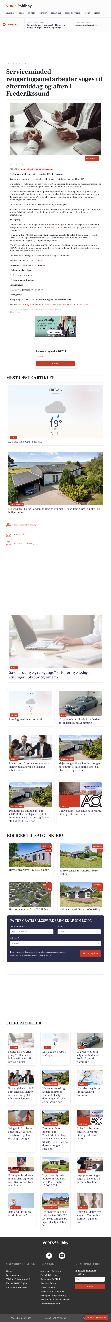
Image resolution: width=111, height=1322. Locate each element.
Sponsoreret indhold (50, 1303)
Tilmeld (55, 363)
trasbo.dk (38, 260)
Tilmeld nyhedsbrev (96, 1317)
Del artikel (90, 158)
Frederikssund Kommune (52, 1291)
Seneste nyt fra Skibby (50, 1271)
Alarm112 (10, 13)
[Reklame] (55, 326)
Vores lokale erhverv (50, 1275)
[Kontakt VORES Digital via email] (62, 1255)
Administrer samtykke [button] (16, 1287)
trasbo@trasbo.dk (54, 227)
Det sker (43, 13)
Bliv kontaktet (90, 953)
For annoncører (13, 1275)
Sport (87, 13)
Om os (9, 1271)
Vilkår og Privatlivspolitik (18, 1279)
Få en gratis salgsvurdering (53, 1295)
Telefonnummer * (18, 926)
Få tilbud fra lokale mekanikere (55, 1299)
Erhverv (31, 13)
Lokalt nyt (56, 13)
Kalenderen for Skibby (50, 1279)
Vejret (97, 13)
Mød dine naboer (72, 13)
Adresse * (14, 938)
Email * (61, 926)
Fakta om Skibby (48, 1283)
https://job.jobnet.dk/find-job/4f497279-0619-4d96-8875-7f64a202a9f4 (55, 304)
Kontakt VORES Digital (16, 1283)
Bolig (21, 13)
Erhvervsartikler (48, 1287)
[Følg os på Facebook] (49, 1255)
